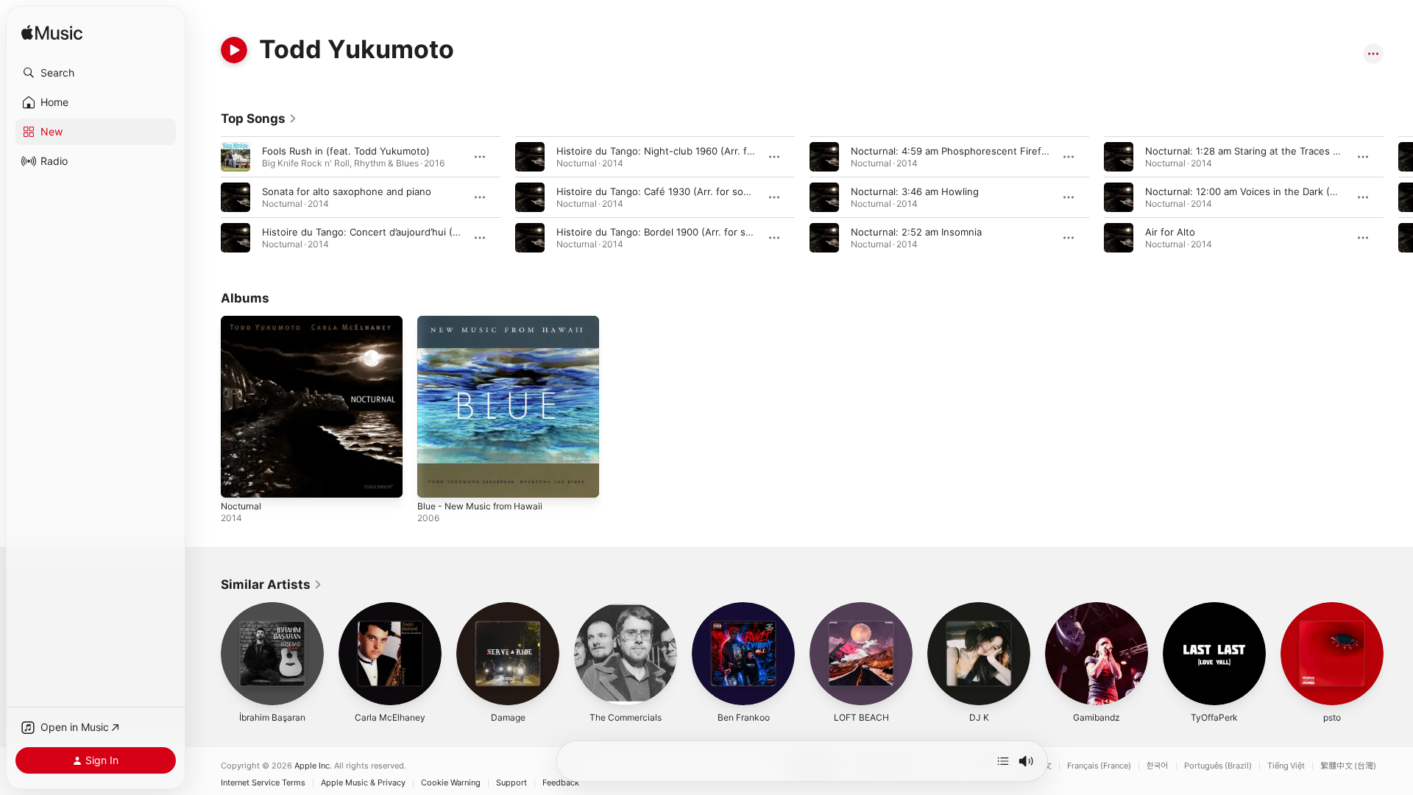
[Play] (234, 50)
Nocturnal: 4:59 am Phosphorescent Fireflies (954, 151)
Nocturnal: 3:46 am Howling (915, 191)
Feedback (560, 783)
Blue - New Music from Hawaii (486, 322)
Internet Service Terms (263, 783)
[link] (259, 118)
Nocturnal (243, 322)
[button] (95, 72)
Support (511, 783)
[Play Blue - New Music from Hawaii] (436, 479)
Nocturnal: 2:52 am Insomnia (916, 232)
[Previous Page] (206, 197)
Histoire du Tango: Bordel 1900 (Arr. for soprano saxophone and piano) (719, 232)
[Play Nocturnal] (239, 479)
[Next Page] (1398, 197)
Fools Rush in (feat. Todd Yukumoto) (346, 151)
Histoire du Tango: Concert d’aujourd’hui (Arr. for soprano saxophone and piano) (446, 232)
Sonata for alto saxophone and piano (346, 191)
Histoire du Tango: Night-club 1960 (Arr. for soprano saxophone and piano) (729, 151)
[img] (51, 33)
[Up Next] (1003, 761)
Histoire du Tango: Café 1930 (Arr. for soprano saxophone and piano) (715, 191)
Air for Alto (1170, 232)
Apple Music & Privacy (363, 783)
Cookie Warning (451, 783)
